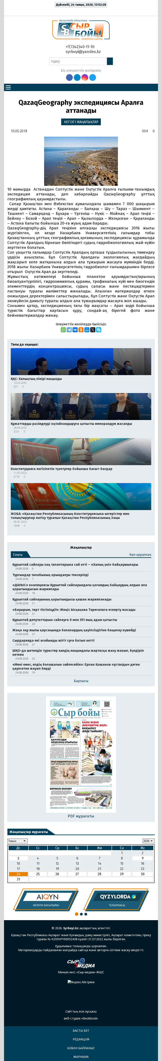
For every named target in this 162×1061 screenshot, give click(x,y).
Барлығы (81, 681)
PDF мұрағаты (81, 816)
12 (57, 864)
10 (18, 864)
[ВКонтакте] (75, 329)
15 (121, 864)
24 (18, 874)
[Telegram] (69, 329)
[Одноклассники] (81, 329)
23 (142, 869)
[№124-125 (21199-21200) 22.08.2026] (81, 754)
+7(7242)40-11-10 (79, 46)
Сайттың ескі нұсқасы (81, 1011)
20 (77, 869)
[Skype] (98, 329)
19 (57, 869)
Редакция (81, 1039)
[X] (92, 329)
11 (37, 864)
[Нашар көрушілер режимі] (82, 11)
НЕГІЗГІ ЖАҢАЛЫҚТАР (81, 122)
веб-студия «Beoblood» (81, 1018)
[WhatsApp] (63, 329)
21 (99, 869)
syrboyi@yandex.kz (83, 51)
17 (18, 869)
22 (121, 869)
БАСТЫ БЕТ (81, 1031)
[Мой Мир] (86, 329)
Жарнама (81, 1057)
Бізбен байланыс (81, 1048)
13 (77, 864)
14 (99, 864)
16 (142, 864)
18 (38, 869)
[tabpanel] (46, 899)
